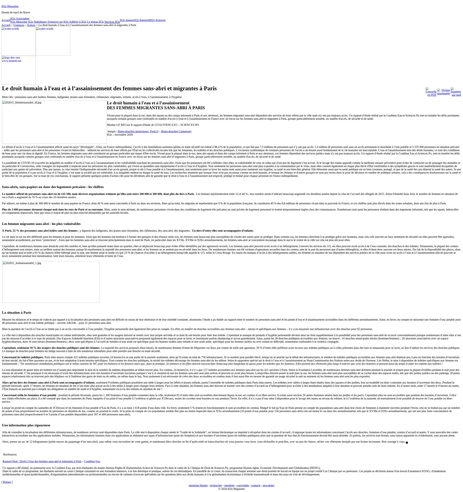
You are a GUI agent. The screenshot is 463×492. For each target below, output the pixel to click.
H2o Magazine (9, 6)
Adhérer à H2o (77, 21)
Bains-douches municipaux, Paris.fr (138, 131)
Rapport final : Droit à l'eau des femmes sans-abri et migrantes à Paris (42, 461)
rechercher (216, 485)
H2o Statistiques (37, 21)
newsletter (268, 485)
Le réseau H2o (95, 21)
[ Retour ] (6, 482)
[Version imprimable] (443, 90)
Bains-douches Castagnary (176, 131)
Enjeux (31, 25)
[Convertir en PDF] (431, 90)
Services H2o (112, 21)
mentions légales (198, 485)
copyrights (243, 485)
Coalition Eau (92, 461)
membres (229, 485)
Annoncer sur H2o (58, 21)
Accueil (5, 20)
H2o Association (19, 18)
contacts (255, 485)
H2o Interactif (142, 20)
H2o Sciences (157, 20)
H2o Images (127, 20)
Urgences (18, 25)
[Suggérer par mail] (456, 90)
